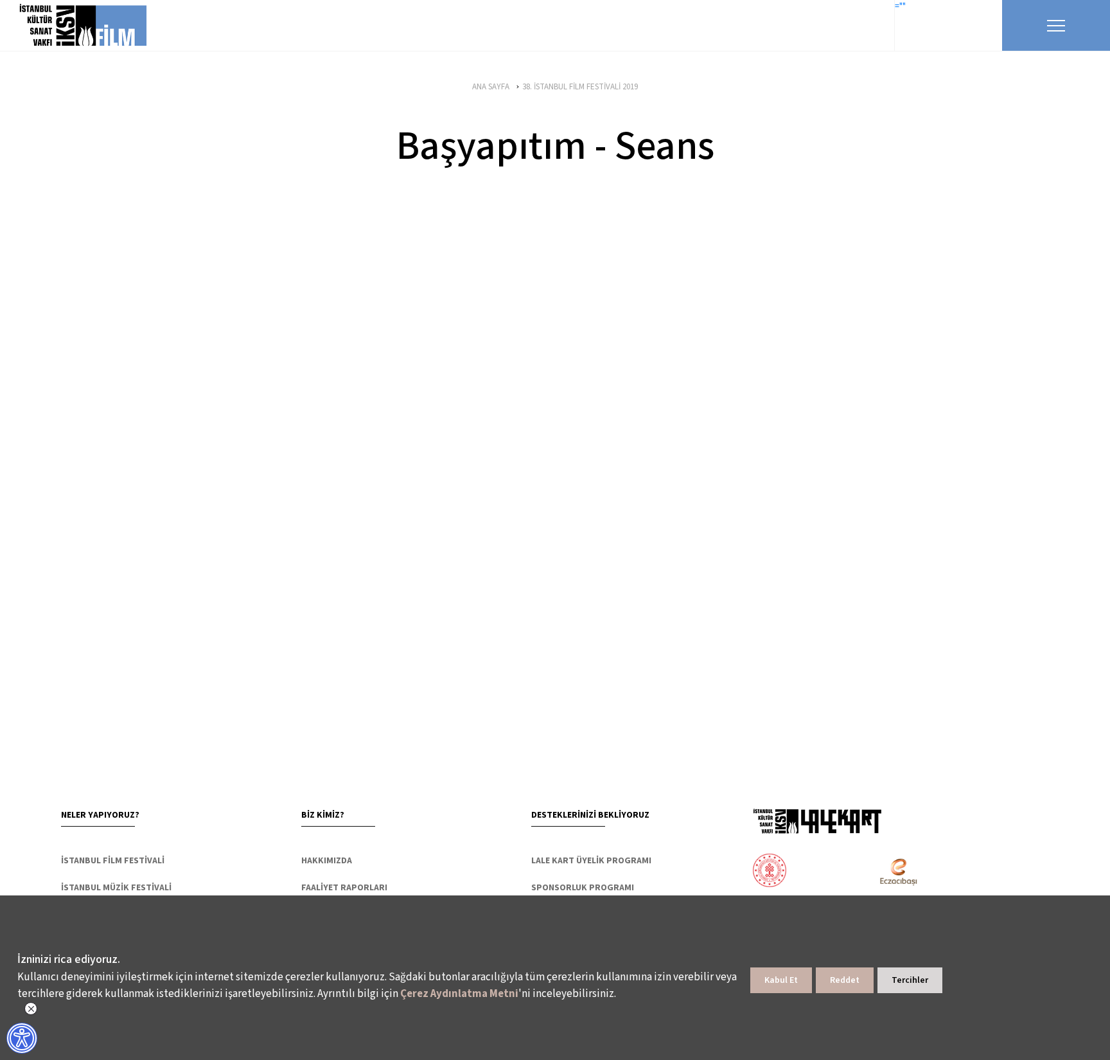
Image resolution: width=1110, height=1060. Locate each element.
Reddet (844, 980)
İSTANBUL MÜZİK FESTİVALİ (116, 887)
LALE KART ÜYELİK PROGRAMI (591, 860)
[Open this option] (817, 820)
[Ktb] (769, 872)
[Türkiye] (820, 872)
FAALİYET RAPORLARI (344, 887)
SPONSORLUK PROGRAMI (582, 887)
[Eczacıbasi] (891, 872)
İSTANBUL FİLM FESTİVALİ (112, 860)
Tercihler (910, 980)
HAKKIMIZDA (326, 860)
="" (900, 6)
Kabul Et (781, 980)
